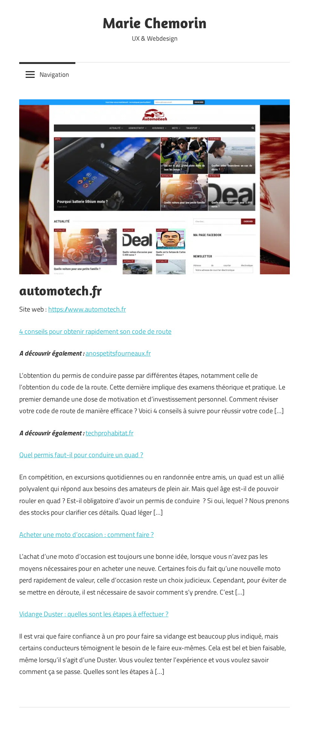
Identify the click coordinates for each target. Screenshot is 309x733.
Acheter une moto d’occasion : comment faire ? (86, 534)
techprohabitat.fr (109, 433)
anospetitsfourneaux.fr (118, 353)
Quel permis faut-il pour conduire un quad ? (81, 455)
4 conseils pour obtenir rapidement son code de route (95, 331)
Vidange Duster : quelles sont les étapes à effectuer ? (93, 614)
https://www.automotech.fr (87, 309)
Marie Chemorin (154, 22)
